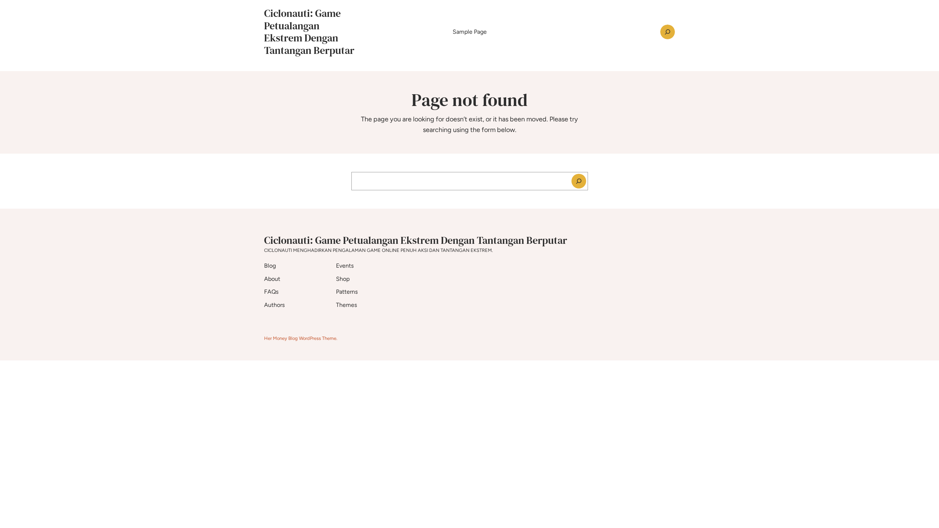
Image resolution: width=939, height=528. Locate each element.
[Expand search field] (667, 32)
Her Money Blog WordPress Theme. (300, 338)
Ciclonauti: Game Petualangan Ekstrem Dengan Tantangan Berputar (309, 31)
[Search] (578, 181)
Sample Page (470, 31)
